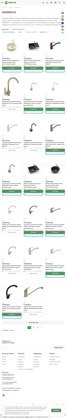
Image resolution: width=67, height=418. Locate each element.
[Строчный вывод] (63, 29)
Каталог (4, 357)
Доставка (52, 359)
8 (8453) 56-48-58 (7, 375)
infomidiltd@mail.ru (7, 379)
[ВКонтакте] (63, 13)
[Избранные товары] (59, 2)
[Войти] (51, 2)
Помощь (52, 353)
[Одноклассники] (63, 16)
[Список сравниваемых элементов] (55, 2)
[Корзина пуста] (64, 2)
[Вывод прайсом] (64, 29)
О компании (21, 357)
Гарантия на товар (54, 361)
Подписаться (58, 347)
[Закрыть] (63, 405)
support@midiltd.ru (7, 383)
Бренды (4, 361)
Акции (4, 359)
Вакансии (20, 361)
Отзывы (20, 359)
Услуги (4, 364)
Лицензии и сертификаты (25, 369)
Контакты (20, 366)
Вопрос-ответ (53, 364)
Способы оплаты (54, 357)
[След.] (42, 327)
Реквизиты (21, 364)
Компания (21, 353)
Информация (38, 353)
